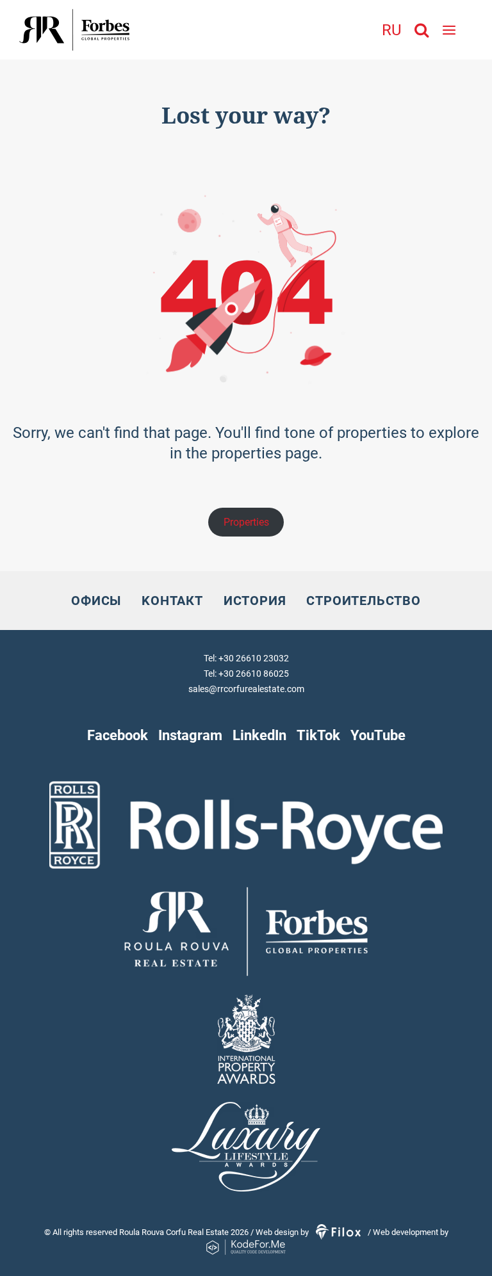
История (255, 600)
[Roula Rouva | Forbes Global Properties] (114, 30)
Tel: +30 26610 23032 (246, 658)
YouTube (378, 735)
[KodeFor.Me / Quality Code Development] (246, 1247)
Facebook (117, 735)
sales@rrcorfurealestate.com (246, 689)
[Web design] (339, 1232)
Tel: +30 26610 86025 (246, 673)
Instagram (190, 735)
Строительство (363, 600)
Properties (246, 522)
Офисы (96, 600)
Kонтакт (172, 600)
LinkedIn (259, 735)
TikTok (318, 735)
